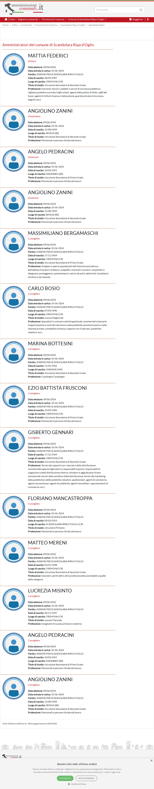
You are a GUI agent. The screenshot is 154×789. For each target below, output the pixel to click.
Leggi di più (115, 772)
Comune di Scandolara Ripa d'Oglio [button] (86, 19)
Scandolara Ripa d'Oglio (73, 24)
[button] (77, 784)
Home (5, 24)
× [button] (151, 761)
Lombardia (26, 24)
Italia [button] (12, 19)
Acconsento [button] (65, 778)
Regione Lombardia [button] (28, 19)
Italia (14, 24)
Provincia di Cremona (46, 24)
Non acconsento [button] (86, 778)
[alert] (77, 773)
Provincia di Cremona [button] (53, 19)
